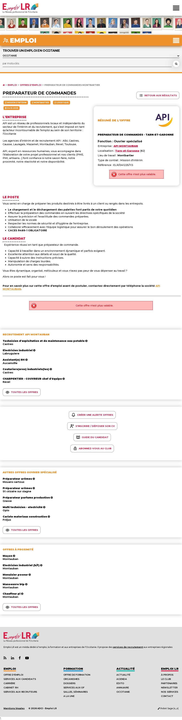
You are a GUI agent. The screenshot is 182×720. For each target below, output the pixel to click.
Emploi (12, 85)
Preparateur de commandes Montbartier (72, 85)
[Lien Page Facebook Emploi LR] (20, 658)
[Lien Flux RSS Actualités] (5, 658)
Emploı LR (169, 668)
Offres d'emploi (30, 85)
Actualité (125, 668)
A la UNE (68, 696)
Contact (167, 696)
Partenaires (169, 683)
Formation (73, 668)
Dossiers (69, 683)
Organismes (71, 679)
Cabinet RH (11, 687)
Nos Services (169, 691)
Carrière (9, 683)
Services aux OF (73, 687)
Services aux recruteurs (20, 691)
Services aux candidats (20, 679)
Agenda (121, 679)
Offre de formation (76, 674)
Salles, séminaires (75, 691)
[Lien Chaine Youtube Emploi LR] (27, 658)
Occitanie (123, 691)
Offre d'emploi (13, 674)
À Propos (167, 674)
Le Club (166, 679)
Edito (120, 683)
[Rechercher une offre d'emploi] (176, 64)
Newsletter (169, 687)
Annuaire (122, 687)
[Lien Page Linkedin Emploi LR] (12, 658)
